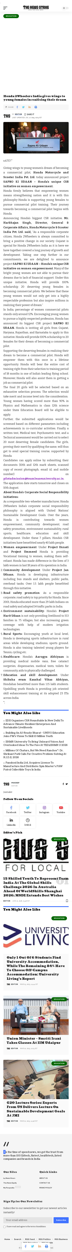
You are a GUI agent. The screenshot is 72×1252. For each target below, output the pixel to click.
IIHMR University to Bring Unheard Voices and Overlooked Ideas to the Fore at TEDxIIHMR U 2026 (35, 743)
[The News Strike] (36, 8)
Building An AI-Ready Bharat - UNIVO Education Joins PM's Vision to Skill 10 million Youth (34, 734)
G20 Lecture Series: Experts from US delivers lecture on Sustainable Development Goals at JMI (36, 1109)
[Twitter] (27, 809)
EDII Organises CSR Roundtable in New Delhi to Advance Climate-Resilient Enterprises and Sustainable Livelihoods (33, 724)
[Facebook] (63, 784)
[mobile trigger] (6, 8)
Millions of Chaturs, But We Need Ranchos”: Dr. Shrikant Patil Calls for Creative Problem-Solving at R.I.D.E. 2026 (34, 754)
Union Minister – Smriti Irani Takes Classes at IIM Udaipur (34, 1041)
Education (11, 16)
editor (18, 114)
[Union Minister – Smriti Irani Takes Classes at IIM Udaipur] (36, 1015)
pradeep (15, 783)
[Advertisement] (36, 56)
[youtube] (61, 809)
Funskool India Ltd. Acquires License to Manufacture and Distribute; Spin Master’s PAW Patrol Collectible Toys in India (32, 766)
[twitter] (67, 784)
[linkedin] (11, 822)
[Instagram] (44, 809)
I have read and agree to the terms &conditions (26, 1226)
